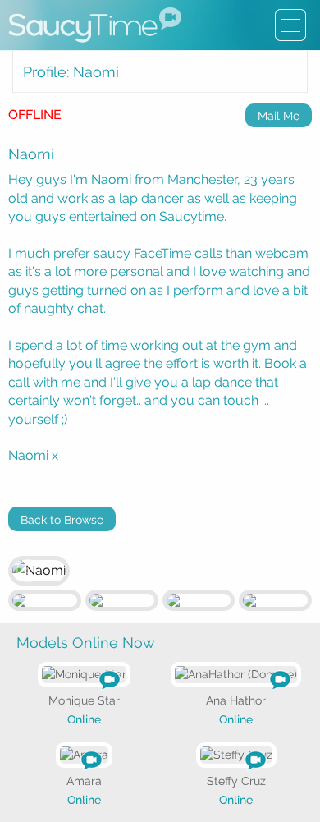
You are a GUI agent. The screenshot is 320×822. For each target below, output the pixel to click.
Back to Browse (62, 519)
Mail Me (278, 115)
